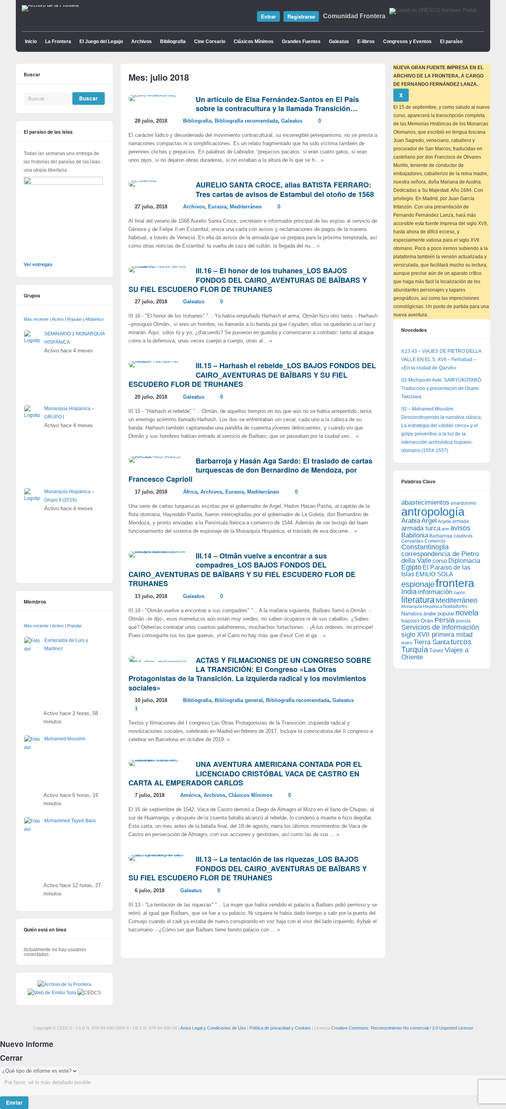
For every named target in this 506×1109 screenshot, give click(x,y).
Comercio (435, 540)
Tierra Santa (431, 642)
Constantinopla (425, 547)
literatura (417, 600)
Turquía (414, 649)
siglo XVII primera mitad (436, 634)
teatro (406, 642)
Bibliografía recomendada (246, 121)
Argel (429, 520)
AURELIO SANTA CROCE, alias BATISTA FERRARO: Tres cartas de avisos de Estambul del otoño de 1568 (285, 189)
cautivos (463, 536)
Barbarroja (440, 535)
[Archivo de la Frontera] (50, 5)
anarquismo (463, 502)
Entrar (268, 16)
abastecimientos (425, 502)
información (435, 592)
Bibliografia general (239, 700)
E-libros (366, 41)
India (409, 592)
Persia (444, 620)
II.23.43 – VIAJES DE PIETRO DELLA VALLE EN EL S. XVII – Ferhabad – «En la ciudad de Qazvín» (441, 359)
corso (439, 560)
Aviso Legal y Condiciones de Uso (213, 1028)
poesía (463, 621)
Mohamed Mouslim (64, 739)
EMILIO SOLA (434, 574)
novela (466, 612)
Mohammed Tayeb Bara (70, 820)
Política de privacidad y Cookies (280, 1028)
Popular (74, 319)
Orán (427, 620)
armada (460, 521)
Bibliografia (173, 41)
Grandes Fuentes (301, 41)
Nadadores (455, 606)
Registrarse (301, 16)
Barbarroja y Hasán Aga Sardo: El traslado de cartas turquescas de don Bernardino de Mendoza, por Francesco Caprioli (250, 470)
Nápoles (410, 621)
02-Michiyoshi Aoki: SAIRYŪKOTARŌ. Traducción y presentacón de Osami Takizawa (441, 388)
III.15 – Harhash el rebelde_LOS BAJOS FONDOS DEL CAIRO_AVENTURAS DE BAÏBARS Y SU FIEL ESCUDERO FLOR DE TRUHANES (252, 374)
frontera (455, 583)
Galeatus (339, 41)
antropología (432, 511)
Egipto (411, 567)
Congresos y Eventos (407, 41)
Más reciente (36, 319)
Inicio (31, 41)
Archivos (141, 41)
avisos (460, 528)
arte (445, 528)
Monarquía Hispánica (421, 606)
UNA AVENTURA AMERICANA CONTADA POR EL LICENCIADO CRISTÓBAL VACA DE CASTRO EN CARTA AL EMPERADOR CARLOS (245, 773)
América (190, 795)
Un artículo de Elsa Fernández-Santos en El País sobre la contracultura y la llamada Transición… (277, 104)
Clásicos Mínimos (254, 41)
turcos (461, 642)
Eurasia (217, 207)
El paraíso (451, 41)
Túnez (436, 650)
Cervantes (412, 541)
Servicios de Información (440, 627)
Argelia (444, 521)
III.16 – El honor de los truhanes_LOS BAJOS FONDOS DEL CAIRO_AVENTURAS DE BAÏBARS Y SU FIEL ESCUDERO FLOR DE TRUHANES (247, 279)
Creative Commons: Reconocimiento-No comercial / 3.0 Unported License (402, 1028)
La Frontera (58, 41)
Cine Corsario (209, 41)
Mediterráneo (246, 207)
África (190, 492)
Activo (58, 319)
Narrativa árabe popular (427, 614)
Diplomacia (464, 560)
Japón (459, 592)
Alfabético (94, 319)
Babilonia (414, 535)
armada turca (420, 528)
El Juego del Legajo (101, 41)
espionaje (417, 584)
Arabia (410, 520)
